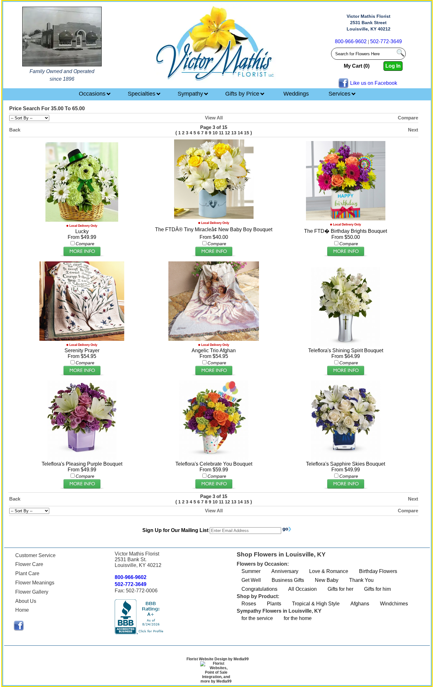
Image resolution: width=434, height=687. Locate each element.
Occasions (93, 94)
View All (214, 117)
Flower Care (29, 564)
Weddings (296, 94)
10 (215, 132)
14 (240, 132)
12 (227, 132)
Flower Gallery (31, 592)
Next (413, 129)
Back (14, 129)
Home (22, 610)
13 (233, 132)
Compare (408, 117)
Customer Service (35, 555)
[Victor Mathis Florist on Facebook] (19, 629)
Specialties (142, 94)
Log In (393, 66)
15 (246, 132)
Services (340, 94)
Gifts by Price (243, 94)
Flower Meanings (34, 582)
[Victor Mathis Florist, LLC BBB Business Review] (140, 632)
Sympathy (191, 94)
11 (221, 132)
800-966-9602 (351, 41)
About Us (25, 601)
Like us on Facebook (373, 83)
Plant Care (27, 573)
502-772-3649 (386, 41)
